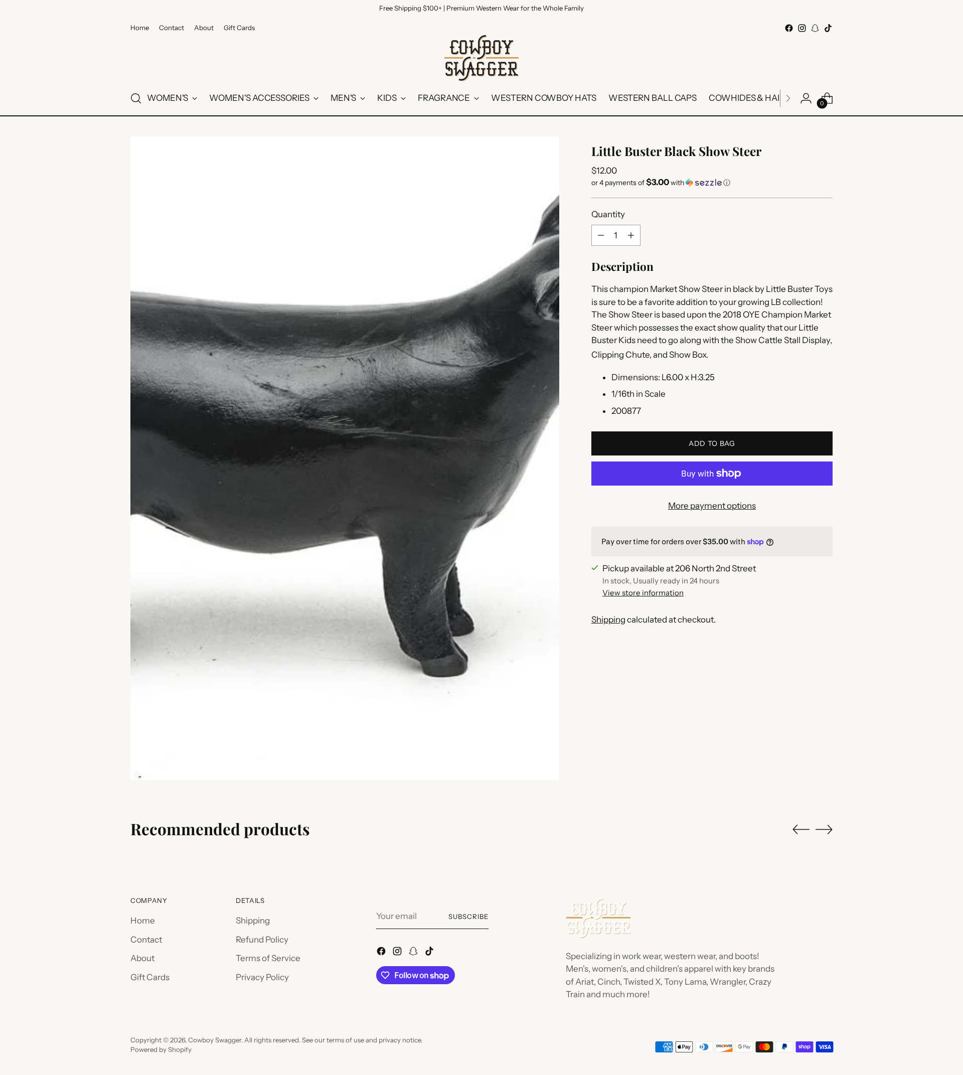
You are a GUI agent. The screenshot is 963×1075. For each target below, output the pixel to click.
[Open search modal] (136, 98)
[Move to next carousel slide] (824, 829)
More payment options (712, 506)
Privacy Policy (262, 977)
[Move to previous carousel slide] (801, 829)
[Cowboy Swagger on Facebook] (788, 28)
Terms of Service (268, 958)
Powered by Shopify (161, 1049)
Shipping (608, 619)
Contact (146, 940)
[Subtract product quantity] (601, 235)
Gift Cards (150, 977)
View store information (643, 592)
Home (142, 920)
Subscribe (468, 916)
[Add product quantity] (631, 235)
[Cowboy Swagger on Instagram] (802, 28)
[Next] (787, 98)
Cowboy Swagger (214, 1040)
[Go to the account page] (806, 98)
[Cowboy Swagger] (481, 58)
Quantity (608, 214)
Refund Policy (262, 940)
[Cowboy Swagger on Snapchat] (815, 28)
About (142, 958)
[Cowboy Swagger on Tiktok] (828, 28)
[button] (712, 182)
